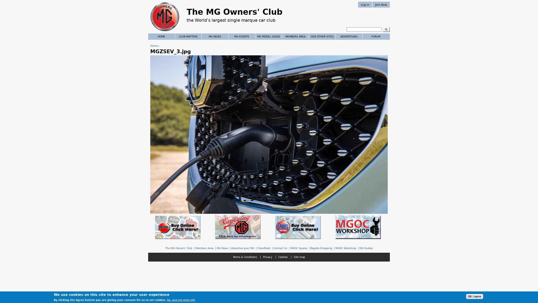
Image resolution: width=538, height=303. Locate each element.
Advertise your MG (242, 248)
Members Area (295, 36)
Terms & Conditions (245, 257)
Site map (299, 257)
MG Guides (366, 248)
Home (154, 45)
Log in (365, 4)
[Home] (165, 31)
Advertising (348, 36)
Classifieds (263, 248)
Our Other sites (322, 36)
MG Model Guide (268, 36)
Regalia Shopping (321, 248)
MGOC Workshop (345, 248)
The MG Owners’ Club (178, 248)
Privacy (267, 257)
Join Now (381, 4)
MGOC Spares (298, 248)
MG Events (241, 36)
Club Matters (188, 36)
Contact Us (280, 248)
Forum (375, 36)
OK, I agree (474, 296)
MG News (215, 36)
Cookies (283, 257)
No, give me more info (181, 300)
